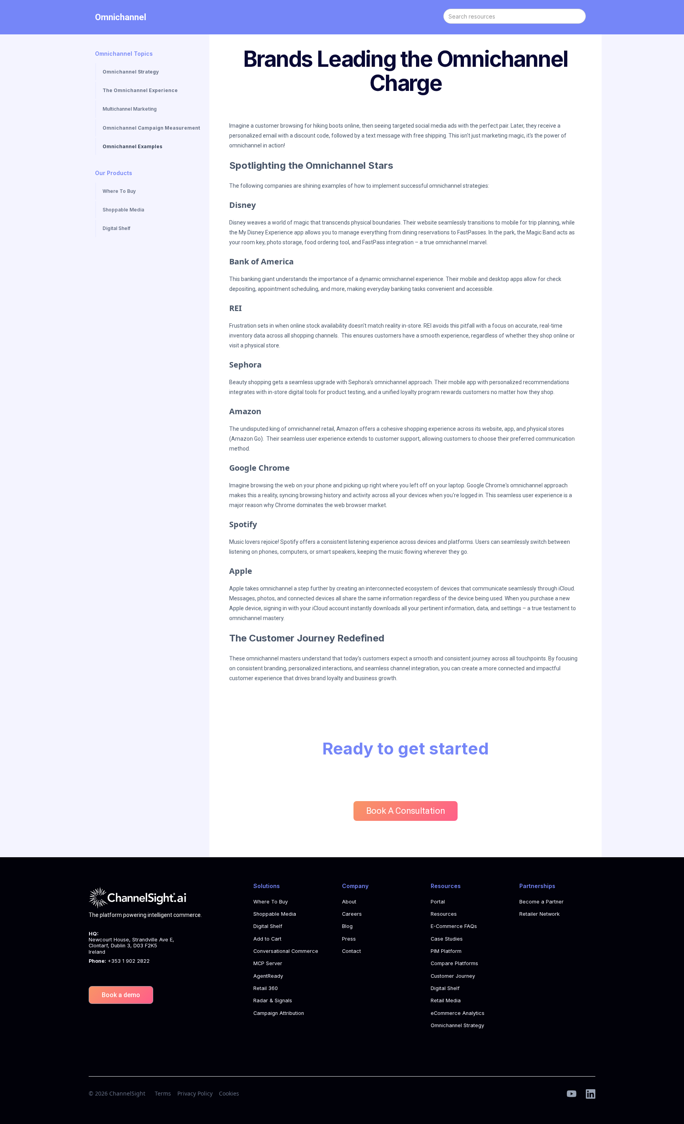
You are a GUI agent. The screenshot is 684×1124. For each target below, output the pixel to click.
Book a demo (121, 995)
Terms (163, 1093)
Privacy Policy (195, 1093)
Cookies (229, 1093)
